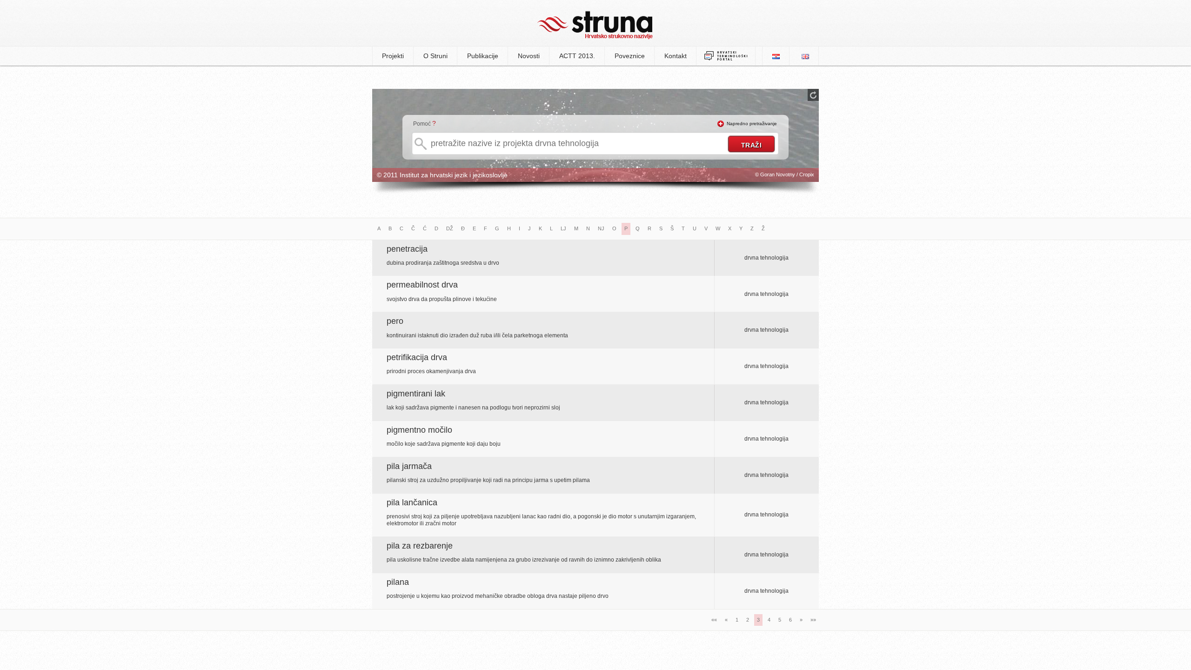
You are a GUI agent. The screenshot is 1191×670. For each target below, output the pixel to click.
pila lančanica (412, 502)
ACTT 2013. (577, 56)
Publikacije (482, 56)
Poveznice (630, 56)
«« (714, 620)
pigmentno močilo (419, 430)
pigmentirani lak (416, 393)
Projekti (393, 56)
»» (813, 620)
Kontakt (675, 56)
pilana (398, 582)
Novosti (529, 56)
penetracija (407, 249)
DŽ (449, 228)
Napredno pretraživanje (752, 123)
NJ (601, 228)
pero (395, 321)
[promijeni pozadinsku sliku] (813, 95)
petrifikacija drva (417, 357)
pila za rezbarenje (420, 545)
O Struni (435, 56)
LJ (563, 228)
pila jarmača (409, 466)
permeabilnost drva (422, 284)
